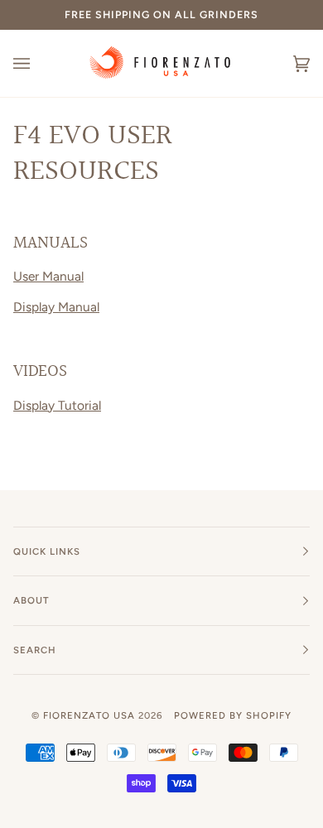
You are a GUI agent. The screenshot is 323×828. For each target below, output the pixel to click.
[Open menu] (38, 63)
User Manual (48, 276)
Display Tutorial (57, 405)
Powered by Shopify (233, 715)
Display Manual (56, 307)
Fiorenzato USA (89, 715)
